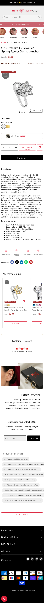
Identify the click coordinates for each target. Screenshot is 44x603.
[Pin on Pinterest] (31, 262)
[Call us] (4, 599)
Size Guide (5, 118)
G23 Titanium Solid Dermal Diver (16, 459)
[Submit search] (39, 17)
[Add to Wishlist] (40, 147)
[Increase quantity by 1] (16, 147)
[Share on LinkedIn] (21, 262)
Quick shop (15, 323)
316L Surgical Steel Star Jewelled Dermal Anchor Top (22, 500)
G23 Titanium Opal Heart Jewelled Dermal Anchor (21, 469)
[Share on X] (17, 262)
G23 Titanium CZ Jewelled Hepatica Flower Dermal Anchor (15, 309)
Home (3, 43)
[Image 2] (21, 112)
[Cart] (39, 11)
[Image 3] (22, 112)
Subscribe (33, 438)
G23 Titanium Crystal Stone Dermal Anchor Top (21, 485)
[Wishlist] (36, 10)
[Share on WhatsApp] (26, 262)
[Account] (33, 11)
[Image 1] (19, 112)
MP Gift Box (18, 136)
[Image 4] (24, 112)
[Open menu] (3, 12)
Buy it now (22, 158)
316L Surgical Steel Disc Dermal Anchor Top (19, 480)
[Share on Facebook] (12, 262)
